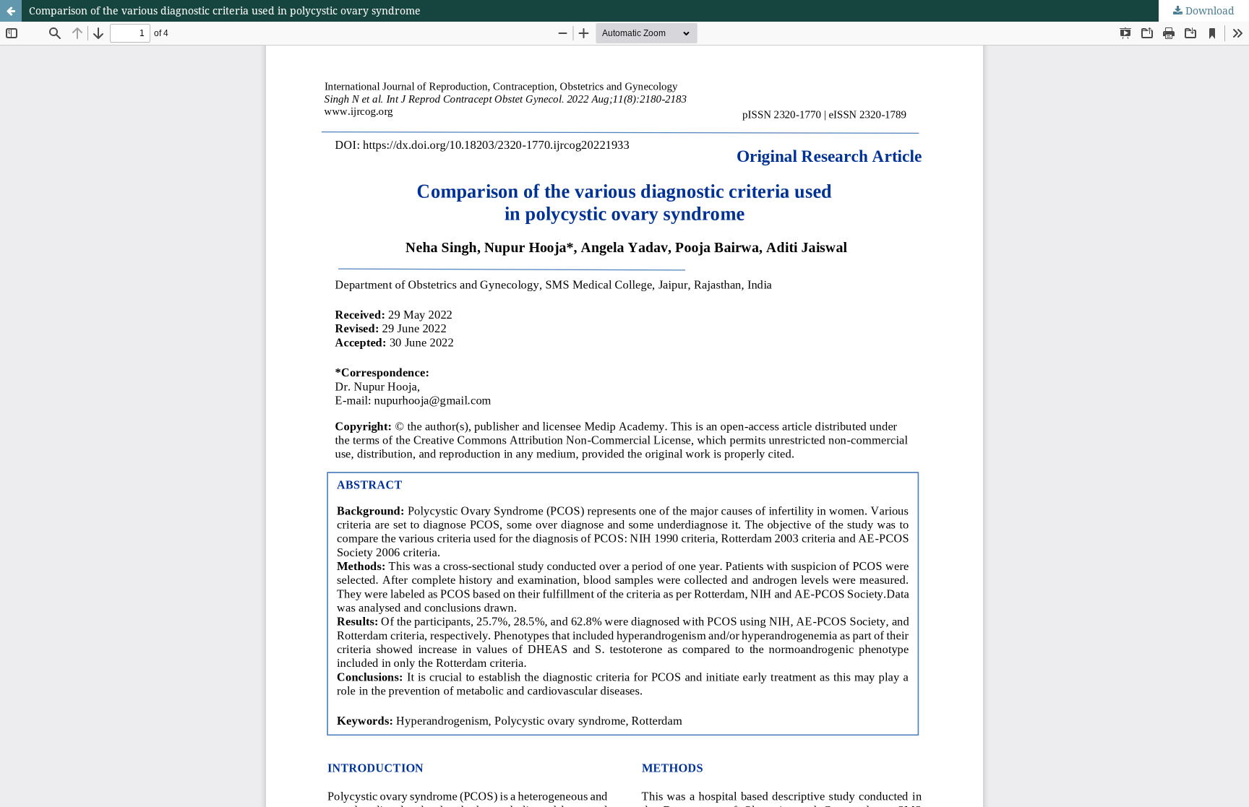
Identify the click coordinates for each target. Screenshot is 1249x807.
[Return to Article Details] (11, 11)
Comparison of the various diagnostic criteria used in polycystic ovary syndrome (225, 10)
